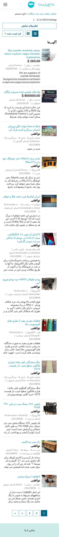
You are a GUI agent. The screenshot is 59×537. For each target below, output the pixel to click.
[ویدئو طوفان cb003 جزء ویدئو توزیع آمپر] (49, 284)
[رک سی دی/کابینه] (49, 446)
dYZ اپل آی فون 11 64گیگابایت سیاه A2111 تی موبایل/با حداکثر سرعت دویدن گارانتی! (23, 238)
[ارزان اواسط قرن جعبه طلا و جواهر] (49, 201)
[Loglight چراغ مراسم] (49, 481)
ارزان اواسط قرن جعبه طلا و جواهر (21, 196)
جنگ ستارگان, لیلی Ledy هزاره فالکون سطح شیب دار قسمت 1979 (24, 366)
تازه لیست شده (13, 33)
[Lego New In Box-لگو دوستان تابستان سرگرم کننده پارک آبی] (49, 131)
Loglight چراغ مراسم (28, 476)
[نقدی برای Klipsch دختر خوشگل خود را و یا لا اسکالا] (49, 163)
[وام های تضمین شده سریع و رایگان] (49, 96)
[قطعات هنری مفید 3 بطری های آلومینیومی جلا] (49, 325)
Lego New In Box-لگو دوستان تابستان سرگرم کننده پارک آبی (24, 128)
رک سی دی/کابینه (31, 442)
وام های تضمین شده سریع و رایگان (22, 92)
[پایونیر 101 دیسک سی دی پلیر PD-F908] (49, 408)
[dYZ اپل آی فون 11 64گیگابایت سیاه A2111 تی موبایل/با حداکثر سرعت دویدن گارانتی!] (49, 239)
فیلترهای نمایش (29, 26)
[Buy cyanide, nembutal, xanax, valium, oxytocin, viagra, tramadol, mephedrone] (49, 55)
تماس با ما (29, 530)
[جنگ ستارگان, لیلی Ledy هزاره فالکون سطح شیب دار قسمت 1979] (49, 367)
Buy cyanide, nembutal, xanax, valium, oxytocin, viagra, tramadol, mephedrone (22, 54)
